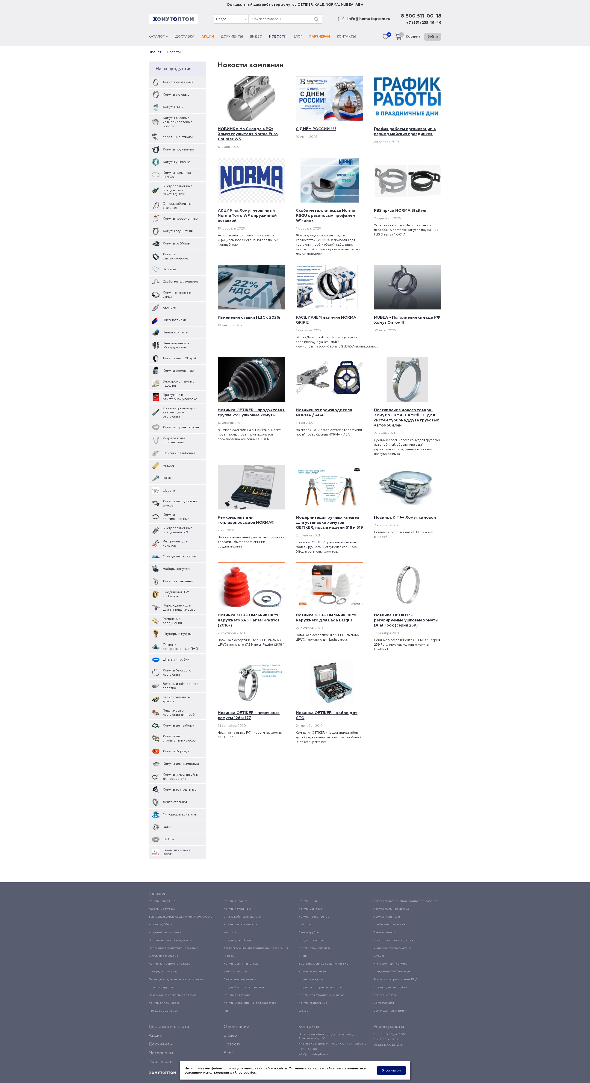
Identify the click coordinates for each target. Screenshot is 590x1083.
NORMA (332, 4)
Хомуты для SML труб (180, 358)
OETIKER (305, 4)
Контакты (346, 36)
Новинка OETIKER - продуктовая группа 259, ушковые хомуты (251, 412)
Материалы (161, 1053)
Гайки (167, 827)
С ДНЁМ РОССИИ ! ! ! (316, 129)
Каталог (157, 36)
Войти (433, 36)
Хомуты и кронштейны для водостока (180, 776)
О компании (236, 1027)
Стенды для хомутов (179, 556)
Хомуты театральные (180, 789)
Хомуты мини (173, 107)
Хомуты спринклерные (181, 427)
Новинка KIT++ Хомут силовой (405, 518)
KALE (319, 4)
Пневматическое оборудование (176, 345)
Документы (232, 36)
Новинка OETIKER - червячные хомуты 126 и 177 (249, 715)
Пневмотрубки (174, 320)
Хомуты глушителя (178, 231)
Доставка (185, 36)
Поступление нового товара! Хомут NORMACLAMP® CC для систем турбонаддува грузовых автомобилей (406, 417)
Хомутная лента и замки (177, 294)
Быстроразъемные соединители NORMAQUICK (177, 190)
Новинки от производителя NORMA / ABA (324, 412)
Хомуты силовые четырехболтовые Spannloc (177, 122)
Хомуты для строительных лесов (179, 738)
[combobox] (231, 19)
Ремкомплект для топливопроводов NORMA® (246, 520)
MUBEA (347, 4)
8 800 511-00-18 (421, 16)
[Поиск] (316, 19)
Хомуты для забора (178, 725)
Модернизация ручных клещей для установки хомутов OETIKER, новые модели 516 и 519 (329, 523)
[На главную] (162, 1072)
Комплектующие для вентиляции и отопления (179, 412)
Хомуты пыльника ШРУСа (177, 175)
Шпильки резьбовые (179, 453)
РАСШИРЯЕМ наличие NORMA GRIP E (326, 320)
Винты (168, 478)
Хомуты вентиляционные (176, 517)
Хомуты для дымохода (181, 763)
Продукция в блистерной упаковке (180, 397)
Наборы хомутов (176, 569)
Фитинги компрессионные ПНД (180, 646)
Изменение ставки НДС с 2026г (249, 318)
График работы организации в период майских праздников (405, 131)
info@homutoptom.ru (368, 19)
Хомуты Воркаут (176, 751)
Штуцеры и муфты (177, 634)
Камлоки (169, 307)
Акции (207, 36)
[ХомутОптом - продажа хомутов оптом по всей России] (173, 19)
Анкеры (169, 465)
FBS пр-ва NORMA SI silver (400, 211)
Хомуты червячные (178, 82)
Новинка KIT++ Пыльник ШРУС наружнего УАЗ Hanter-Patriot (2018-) (249, 620)
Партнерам (319, 36)
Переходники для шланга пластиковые (179, 607)
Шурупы (169, 490)
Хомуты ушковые (176, 162)
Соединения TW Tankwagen (176, 594)
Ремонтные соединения (172, 621)
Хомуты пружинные (178, 149)
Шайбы (168, 839)
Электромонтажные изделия (179, 383)
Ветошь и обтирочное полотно (180, 686)
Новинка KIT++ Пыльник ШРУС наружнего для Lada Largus (327, 617)
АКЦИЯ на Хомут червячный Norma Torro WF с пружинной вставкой (247, 216)
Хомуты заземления (179, 581)
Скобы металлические (180, 281)
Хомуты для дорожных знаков (181, 503)
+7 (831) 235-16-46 (423, 23)
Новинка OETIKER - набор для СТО (326, 715)
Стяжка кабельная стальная (177, 205)
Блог (297, 36)
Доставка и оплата (169, 1027)
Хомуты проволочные (180, 218)
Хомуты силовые (176, 94)
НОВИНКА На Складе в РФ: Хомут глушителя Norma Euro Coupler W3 (248, 134)
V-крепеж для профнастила (174, 440)
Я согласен (391, 1070)
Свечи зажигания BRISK (176, 852)
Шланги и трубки (176, 659)
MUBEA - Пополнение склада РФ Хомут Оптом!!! (407, 320)
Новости (277, 36)
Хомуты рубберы (176, 243)
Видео (256, 36)
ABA (359, 4)
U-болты (170, 269)
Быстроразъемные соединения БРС (177, 530)
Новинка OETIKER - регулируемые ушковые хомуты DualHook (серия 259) (406, 620)
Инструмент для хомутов (175, 543)
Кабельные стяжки (178, 137)
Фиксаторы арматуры (180, 814)
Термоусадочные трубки (176, 699)
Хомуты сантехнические (175, 256)
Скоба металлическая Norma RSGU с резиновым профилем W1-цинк (325, 216)
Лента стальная (175, 802)
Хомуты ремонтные (178, 370)
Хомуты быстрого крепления (177, 672)
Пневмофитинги (175, 332)
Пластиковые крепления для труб (179, 712)
